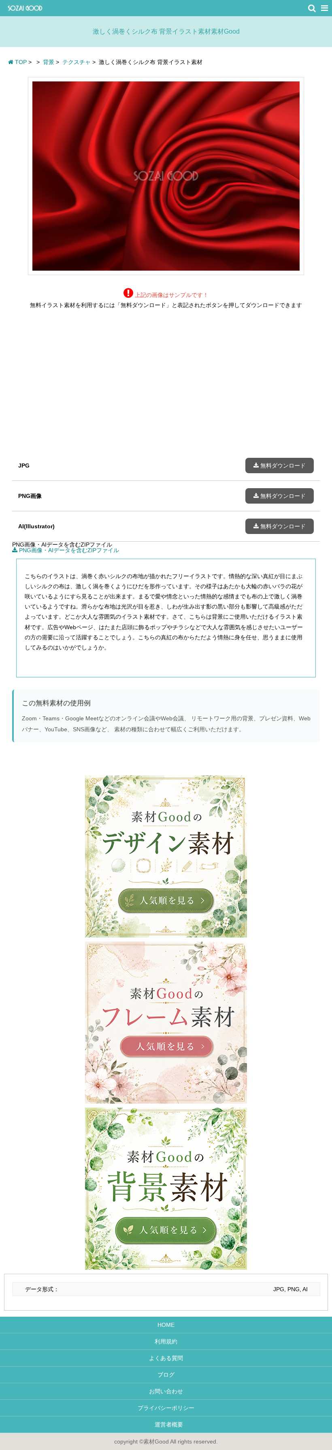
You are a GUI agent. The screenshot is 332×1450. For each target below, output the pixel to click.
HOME (166, 1325)
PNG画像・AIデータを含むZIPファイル (68, 550)
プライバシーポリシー (166, 1408)
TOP (20, 62)
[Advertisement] (166, 389)
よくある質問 (166, 1358)
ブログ (166, 1374)
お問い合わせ (166, 1391)
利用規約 (166, 1341)
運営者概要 (166, 1424)
